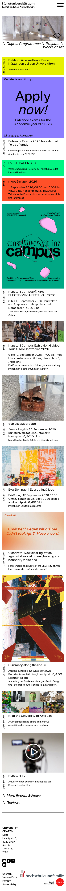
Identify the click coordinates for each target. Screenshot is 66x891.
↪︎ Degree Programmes (21, 44)
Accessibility (9, 884)
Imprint (6, 877)
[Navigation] (60, 5)
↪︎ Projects (50, 44)
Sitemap (7, 874)
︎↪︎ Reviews (11, 803)
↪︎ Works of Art (53, 45)
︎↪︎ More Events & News (21, 796)
